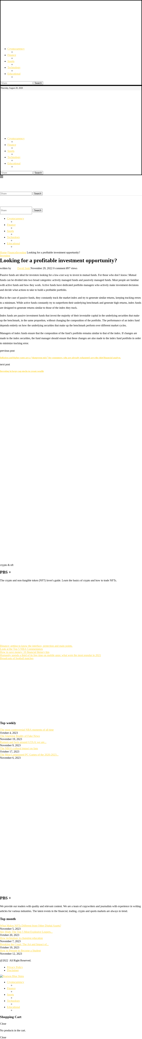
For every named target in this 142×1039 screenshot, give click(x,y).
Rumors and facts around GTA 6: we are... (23, 742)
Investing (21, 252)
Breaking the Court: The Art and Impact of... (24, 944)
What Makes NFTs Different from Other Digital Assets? (30, 925)
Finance (11, 55)
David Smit (23, 268)
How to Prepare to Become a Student (20, 950)
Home (3, 252)
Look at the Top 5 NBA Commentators (21, 649)
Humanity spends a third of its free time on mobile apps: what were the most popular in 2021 (50, 655)
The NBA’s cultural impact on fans (19, 748)
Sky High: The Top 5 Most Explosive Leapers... (26, 931)
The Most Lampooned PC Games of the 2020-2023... (29, 754)
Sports (10, 61)
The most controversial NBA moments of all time (27, 729)
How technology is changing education (21, 938)
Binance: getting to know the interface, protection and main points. (36, 645)
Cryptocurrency (16, 48)
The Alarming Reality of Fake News (20, 735)
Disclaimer (13, 970)
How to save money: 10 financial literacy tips (24, 652)
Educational (13, 73)
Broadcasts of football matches (16, 658)
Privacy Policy (15, 967)
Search (38, 83)
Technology (13, 67)
